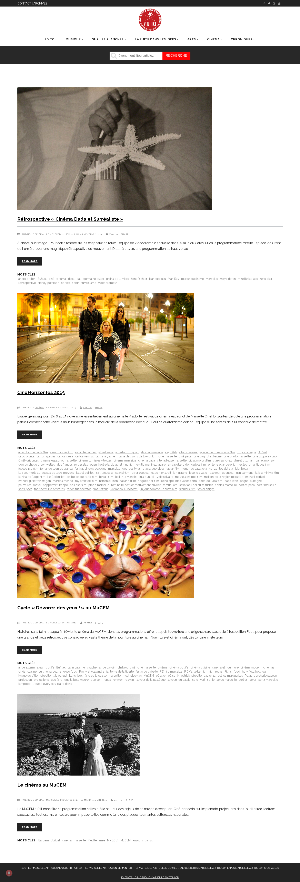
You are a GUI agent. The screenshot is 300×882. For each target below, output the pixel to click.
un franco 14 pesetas (124, 489)
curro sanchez (222, 460)
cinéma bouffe (178, 667)
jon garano (180, 472)
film (204, 671)
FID (162, 671)
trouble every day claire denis (52, 683)
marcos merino (63, 480)
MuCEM (149, 675)
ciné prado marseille (237, 456)
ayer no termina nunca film (217, 452)
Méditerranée (96, 840)
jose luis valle (198, 472)
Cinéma (39, 234)
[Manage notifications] (9, 873)
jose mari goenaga (221, 472)
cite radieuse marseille (172, 460)
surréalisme (88, 282)
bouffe (50, 667)
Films (228, 671)
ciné (51, 278)
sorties (65, 282)
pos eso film (78, 485)
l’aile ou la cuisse (95, 675)
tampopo (24, 683)
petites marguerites (230, 675)
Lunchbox (75, 675)
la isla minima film (267, 472)
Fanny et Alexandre (91, 671)
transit (148, 840)
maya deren (228, 278)
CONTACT (24, 3)
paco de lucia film (210, 480)
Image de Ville (28, 675)
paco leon (231, 480)
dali (79, 278)
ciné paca (185, 456)
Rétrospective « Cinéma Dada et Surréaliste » (70, 219)
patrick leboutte (191, 675)
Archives (40, 3)
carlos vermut (84, 456)
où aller (161, 675)
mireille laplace (248, 278)
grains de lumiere (117, 278)
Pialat (248, 675)
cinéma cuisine (200, 667)
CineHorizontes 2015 (41, 392)
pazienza (210, 675)
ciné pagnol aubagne (207, 456)
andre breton (27, 278)
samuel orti (170, 485)
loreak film (106, 476)
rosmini (129, 679)
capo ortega (26, 456)
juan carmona (244, 472)
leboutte (45, 675)
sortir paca (25, 489)
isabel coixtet (84, 472)
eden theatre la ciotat (104, 464)
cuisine (32, 671)
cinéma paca (146, 460)
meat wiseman (132, 675)
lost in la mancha (126, 476)
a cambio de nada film (33, 452)
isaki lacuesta (104, 472)
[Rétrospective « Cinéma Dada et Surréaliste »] (114, 149)
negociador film (148, 480)
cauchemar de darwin (101, 667)
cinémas (268, 667)
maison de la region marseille (223, 476)
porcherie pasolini (266, 675)
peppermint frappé (55, 485)
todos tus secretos (79, 489)
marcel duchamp (192, 278)
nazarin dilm (128, 480)
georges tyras (131, 468)
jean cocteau (157, 278)
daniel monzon (266, 460)
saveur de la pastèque (151, 679)
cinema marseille (125, 460)
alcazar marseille (152, 452)
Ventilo (113, 234)
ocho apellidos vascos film (179, 480)
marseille (212, 278)
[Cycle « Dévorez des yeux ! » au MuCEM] (105, 549)
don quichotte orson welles (36, 464)
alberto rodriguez (127, 452)
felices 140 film (28, 468)
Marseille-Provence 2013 (62, 800)
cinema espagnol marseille (59, 460)
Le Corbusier (55, 476)
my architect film (86, 480)
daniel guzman (243, 460)
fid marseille (174, 671)
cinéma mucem (251, 667)
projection (25, 679)
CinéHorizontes (28, 460)
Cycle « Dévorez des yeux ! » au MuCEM (63, 607)
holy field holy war (254, 671)
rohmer (118, 679)
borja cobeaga (246, 452)
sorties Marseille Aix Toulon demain (103, 868)
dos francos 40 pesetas (72, 464)
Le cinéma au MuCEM (42, 785)
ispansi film (122, 472)
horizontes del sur (221, 468)
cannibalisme (76, 667)
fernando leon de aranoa (56, 468)
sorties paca (247, 485)
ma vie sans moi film (188, 476)
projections (41, 679)
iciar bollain (242, 468)
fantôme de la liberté (120, 671)
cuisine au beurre (50, 671)
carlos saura (65, 456)
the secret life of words (49, 489)
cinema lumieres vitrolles (95, 460)
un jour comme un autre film (158, 489)
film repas (215, 671)
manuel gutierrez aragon (34, 480)
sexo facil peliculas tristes (196, 485)
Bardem (43, 840)
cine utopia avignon (265, 456)
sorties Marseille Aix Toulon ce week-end (156, 868)
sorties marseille (226, 485)
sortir (75, 282)
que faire (56, 679)
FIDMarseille (192, 671)
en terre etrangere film (222, 464)
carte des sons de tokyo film (137, 456)
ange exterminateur (31, 667)
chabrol (123, 667)
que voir (96, 679)
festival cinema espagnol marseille (97, 468)
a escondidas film (61, 452)
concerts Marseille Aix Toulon (206, 868)
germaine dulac (93, 278)
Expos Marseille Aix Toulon (245, 868)
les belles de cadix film (82, 476)
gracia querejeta (153, 468)
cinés (21, 671)
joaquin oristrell (161, 472)
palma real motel (29, 485)
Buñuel (42, 278)
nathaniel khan (108, 480)
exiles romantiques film (254, 464)
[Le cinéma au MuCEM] (78, 735)
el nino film (127, 464)
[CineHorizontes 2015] (105, 339)
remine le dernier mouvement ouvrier (136, 485)
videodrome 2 (107, 282)
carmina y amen (106, 456)
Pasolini (138, 840)
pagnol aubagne (251, 480)
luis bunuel (146, 476)
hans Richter (139, 278)
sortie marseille (227, 679)
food (237, 671)
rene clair (266, 278)
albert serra (106, 452)
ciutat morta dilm (200, 460)
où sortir (173, 675)
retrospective (27, 282)
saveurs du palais (179, 679)
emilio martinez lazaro (151, 464)
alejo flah (171, 452)
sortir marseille (266, 485)
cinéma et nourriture (225, 667)
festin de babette (147, 671)
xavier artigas (206, 489)
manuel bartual (255, 476)
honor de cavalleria (194, 468)
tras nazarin (100, 489)
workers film (187, 489)
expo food (70, 671)
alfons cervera (188, 452)
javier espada (140, 472)
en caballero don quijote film (187, 464)
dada (71, 278)
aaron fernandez (86, 452)
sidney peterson (48, 282)
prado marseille (98, 485)
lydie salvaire (164, 476)
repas (107, 679)
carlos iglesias (46, 456)
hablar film (173, 468)
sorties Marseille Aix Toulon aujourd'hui (49, 868)
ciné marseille (167, 456)
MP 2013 (112, 840)
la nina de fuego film (31, 476)
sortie (210, 679)
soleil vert (198, 679)
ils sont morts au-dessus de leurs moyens (46, 472)
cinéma (61, 278)
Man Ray (173, 278)
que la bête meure (76, 679)
